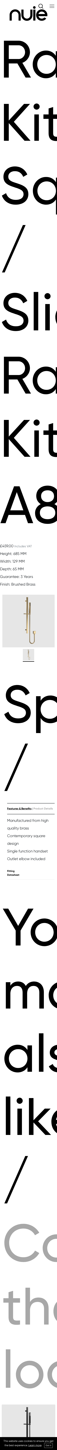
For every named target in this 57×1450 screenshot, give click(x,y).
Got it (48, 1445)
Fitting (11, 871)
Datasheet (13, 874)
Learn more (34, 1445)
